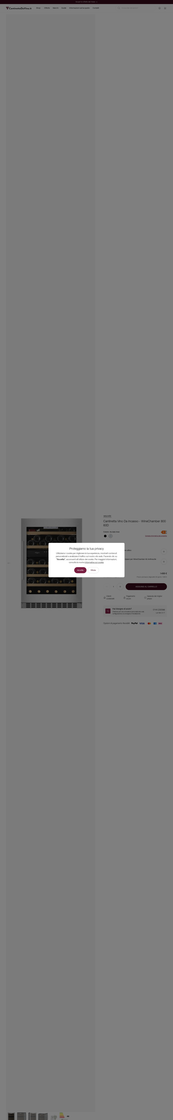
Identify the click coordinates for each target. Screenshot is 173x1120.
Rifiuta (93, 570)
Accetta (80, 570)
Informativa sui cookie (94, 562)
